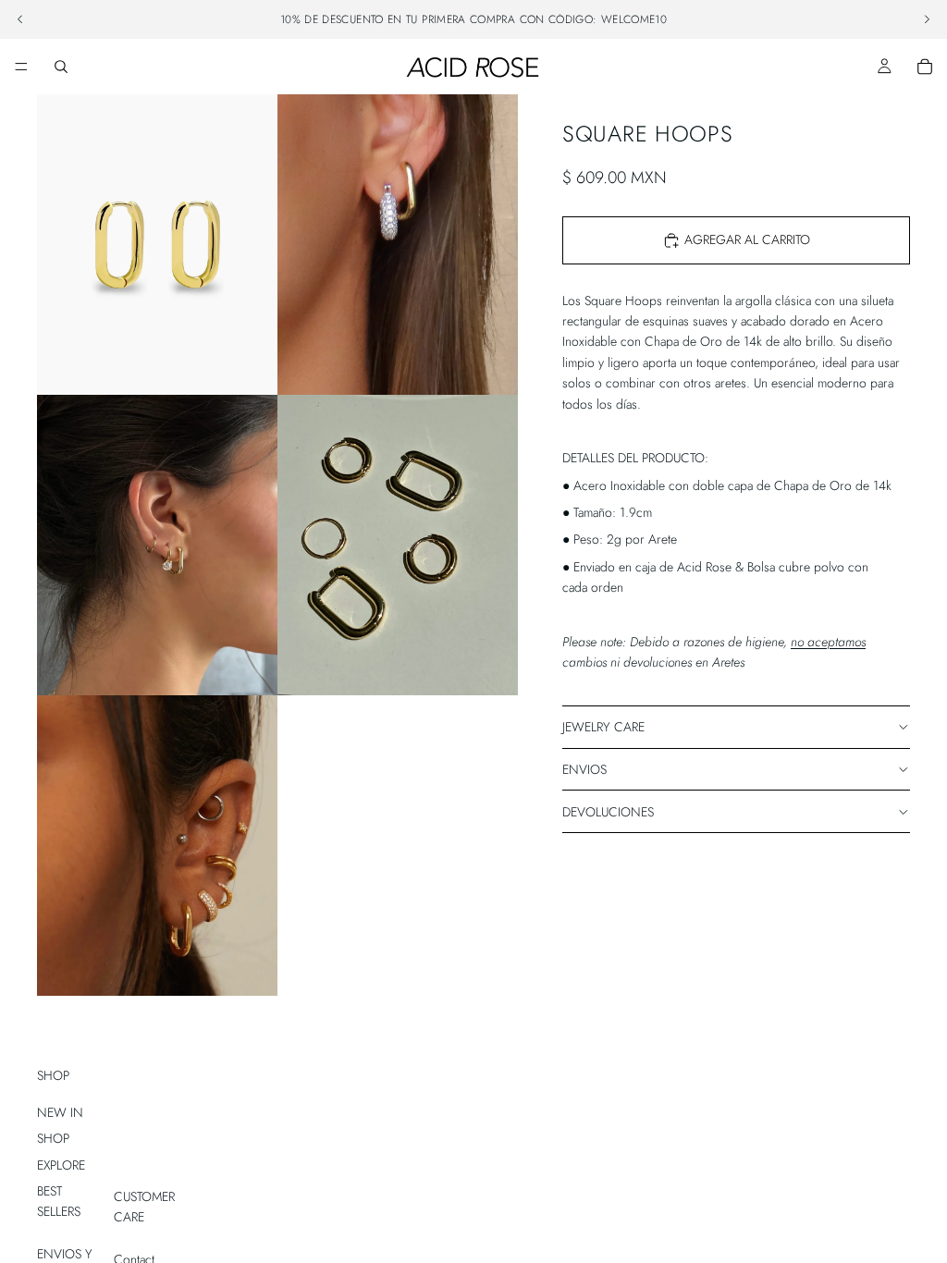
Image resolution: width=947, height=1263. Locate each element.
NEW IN (60, 1112)
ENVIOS (584, 769)
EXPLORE (61, 1165)
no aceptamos (828, 641)
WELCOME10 (634, 19)
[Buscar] (61, 66)
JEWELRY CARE (603, 726)
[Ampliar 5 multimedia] (157, 845)
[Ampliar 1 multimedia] (157, 244)
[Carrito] (924, 66)
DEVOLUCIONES (608, 812)
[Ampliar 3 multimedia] (157, 545)
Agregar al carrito (747, 239)
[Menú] (21, 66)
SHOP (53, 1138)
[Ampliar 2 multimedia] (397, 244)
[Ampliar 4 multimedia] (397, 545)
